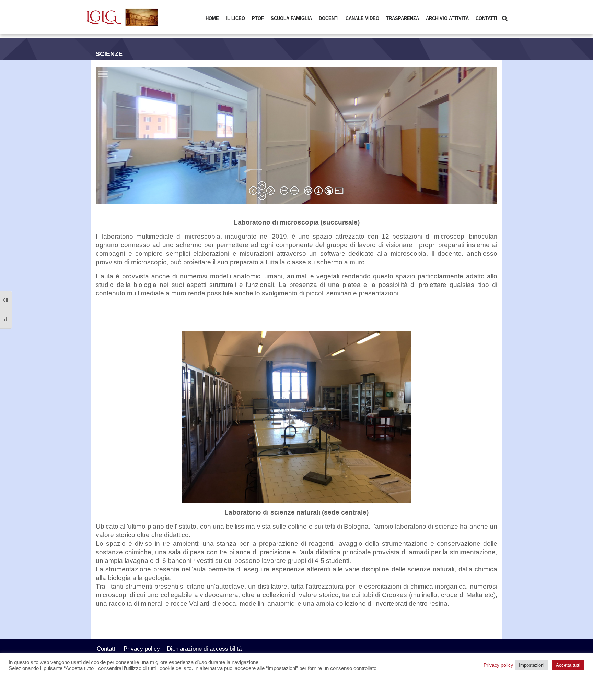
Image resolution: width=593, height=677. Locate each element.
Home (212, 18)
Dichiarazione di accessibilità (204, 648)
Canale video (362, 18)
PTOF (258, 18)
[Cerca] (505, 19)
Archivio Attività (447, 18)
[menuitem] (212, 18)
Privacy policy (142, 648)
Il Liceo (235, 18)
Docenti (329, 18)
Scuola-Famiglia (291, 18)
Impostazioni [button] (531, 665)
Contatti (486, 18)
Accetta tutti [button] (568, 665)
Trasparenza (402, 18)
